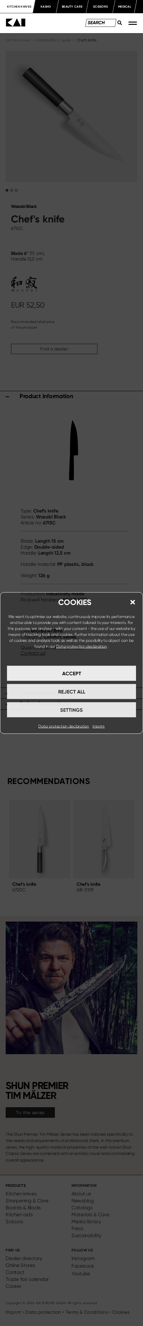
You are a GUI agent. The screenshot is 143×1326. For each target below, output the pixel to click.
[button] (132, 602)
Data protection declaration (81, 646)
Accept (71, 673)
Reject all (71, 691)
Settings (71, 710)
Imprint (98, 726)
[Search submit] (118, 25)
